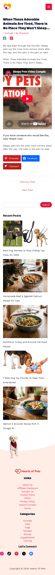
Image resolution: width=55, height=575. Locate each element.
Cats (27, 524)
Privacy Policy (27, 501)
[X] (24, 553)
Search (46, 204)
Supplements (27, 537)
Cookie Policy (27, 494)
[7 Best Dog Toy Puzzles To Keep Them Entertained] (25, 362)
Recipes (27, 530)
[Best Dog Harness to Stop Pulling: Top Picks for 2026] (25, 234)
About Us (27, 484)
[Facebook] (4, 38)
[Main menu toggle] (49, 7)
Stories (27, 534)
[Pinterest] (11, 38)
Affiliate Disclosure (27, 488)
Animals (9, 33)
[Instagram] (2, 553)
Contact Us (28, 491)
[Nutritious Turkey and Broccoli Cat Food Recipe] (25, 321)
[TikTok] (9, 553)
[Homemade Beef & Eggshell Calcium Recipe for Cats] (25, 275)
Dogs (27, 527)
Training (27, 540)
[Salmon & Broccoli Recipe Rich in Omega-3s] (25, 403)
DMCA (27, 498)
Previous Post (27, 182)
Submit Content (27, 504)
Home (27, 508)
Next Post (27, 190)
